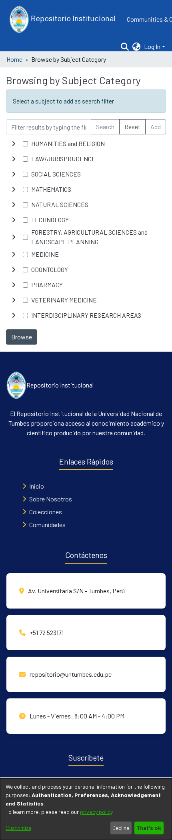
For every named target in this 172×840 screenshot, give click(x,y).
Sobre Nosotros (50, 499)
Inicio (36, 486)
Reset (132, 126)
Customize (18, 827)
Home (14, 59)
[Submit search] (125, 46)
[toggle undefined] (13, 143)
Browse (21, 337)
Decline (120, 827)
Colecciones (45, 511)
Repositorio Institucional (72, 18)
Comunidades (47, 524)
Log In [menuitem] (152, 46)
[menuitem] (137, 46)
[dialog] (86, 809)
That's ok (148, 827)
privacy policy (96, 811)
